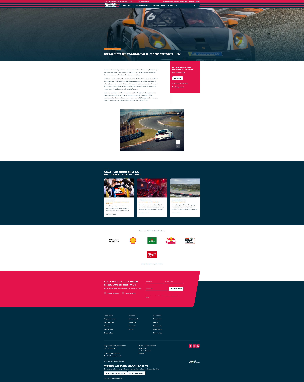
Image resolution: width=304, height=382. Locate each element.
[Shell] (133, 240)
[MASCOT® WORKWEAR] (114, 240)
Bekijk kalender (144, 1)
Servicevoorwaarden (174, 295)
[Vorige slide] (178, 146)
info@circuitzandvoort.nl (113, 356)
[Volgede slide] (178, 142)
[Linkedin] (198, 346)
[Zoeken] (194, 5)
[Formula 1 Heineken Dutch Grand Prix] (190, 240)
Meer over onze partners (152, 264)
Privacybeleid (167, 295)
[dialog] (152, 372)
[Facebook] (190, 346)
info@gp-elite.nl (179, 87)
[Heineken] (152, 240)
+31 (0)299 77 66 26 (181, 84)
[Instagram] (194, 346)
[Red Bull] (171, 240)
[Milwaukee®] (152, 254)
